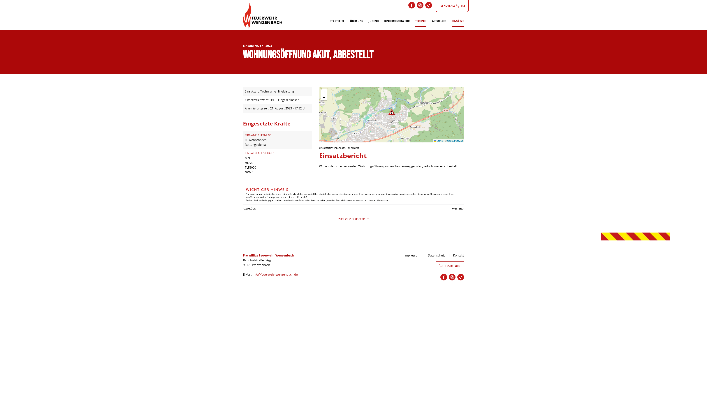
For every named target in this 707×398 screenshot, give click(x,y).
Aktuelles (439, 21)
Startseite (337, 21)
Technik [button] (420, 21)
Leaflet (439, 140)
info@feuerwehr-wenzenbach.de (275, 275)
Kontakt (458, 255)
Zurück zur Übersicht (353, 219)
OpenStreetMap (455, 140)
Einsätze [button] (458, 21)
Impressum (412, 255)
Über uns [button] (356, 21)
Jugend (374, 21)
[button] (391, 112)
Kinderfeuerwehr (397, 21)
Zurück (250, 208)
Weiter (457, 208)
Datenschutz (437, 255)
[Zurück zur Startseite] (262, 16)
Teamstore (452, 266)
